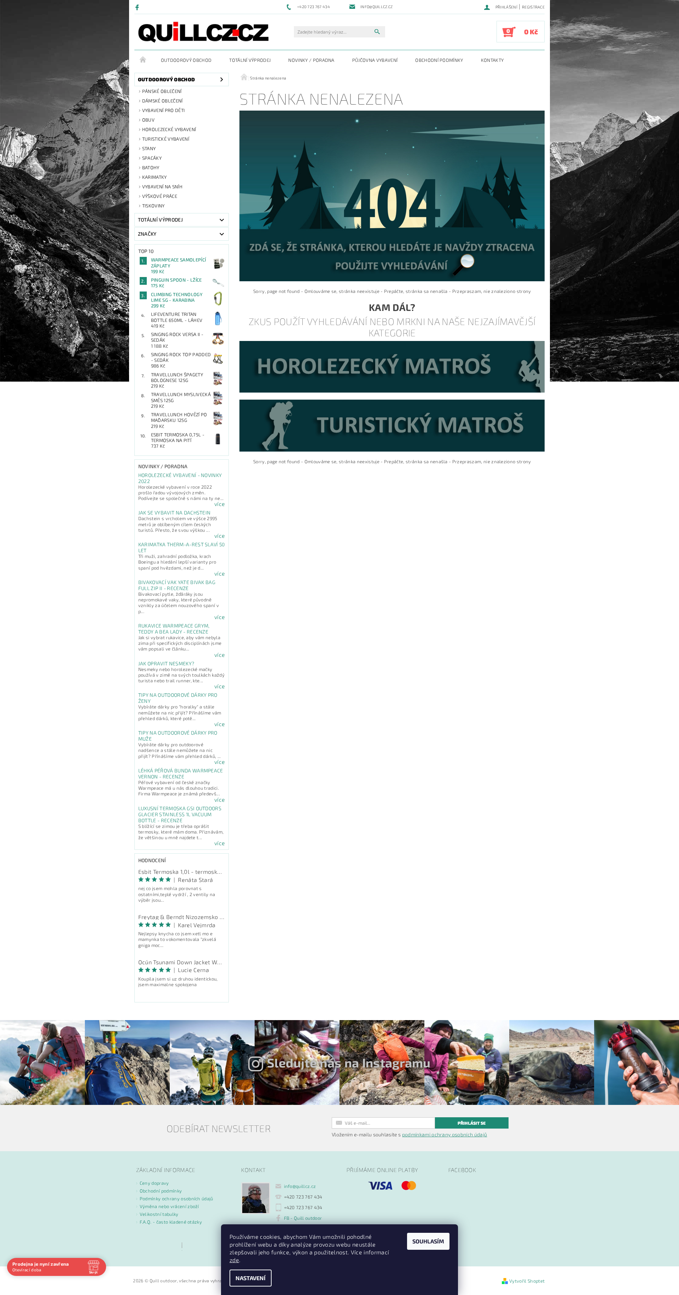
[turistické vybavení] (392, 425)
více (219, 504)
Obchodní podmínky (439, 60)
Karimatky (154, 177)
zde (234, 1259)
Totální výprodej (250, 60)
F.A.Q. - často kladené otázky (171, 1222)
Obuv (148, 120)
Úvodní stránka (143, 60)
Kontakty (492, 60)
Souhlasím (428, 1241)
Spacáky (152, 158)
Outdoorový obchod (186, 60)
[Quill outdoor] (203, 32)
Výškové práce (159, 196)
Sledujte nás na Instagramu (349, 1062)
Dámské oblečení (162, 101)
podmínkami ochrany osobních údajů (444, 1134)
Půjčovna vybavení (374, 60)
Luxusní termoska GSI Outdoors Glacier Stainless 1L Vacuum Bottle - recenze (179, 814)
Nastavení (251, 1278)
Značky (147, 234)
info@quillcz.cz (300, 1186)
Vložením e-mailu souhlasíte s (409, 1134)
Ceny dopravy (154, 1183)
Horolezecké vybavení (169, 129)
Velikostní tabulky (159, 1214)
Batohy (150, 167)
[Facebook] (138, 7)
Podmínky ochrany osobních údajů (176, 1198)
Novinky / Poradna (311, 60)
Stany (149, 148)
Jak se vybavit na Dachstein (174, 513)
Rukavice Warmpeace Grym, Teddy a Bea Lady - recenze (174, 629)
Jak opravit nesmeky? (166, 663)
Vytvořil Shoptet (527, 1281)
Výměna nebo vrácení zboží (169, 1206)
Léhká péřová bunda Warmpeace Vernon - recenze (180, 773)
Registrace (533, 7)
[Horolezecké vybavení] (392, 366)
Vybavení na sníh (162, 186)
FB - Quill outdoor (303, 1218)
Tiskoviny (153, 205)
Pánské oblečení (162, 91)
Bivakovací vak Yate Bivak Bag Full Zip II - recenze (176, 585)
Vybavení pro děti (163, 110)
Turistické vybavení (165, 139)
